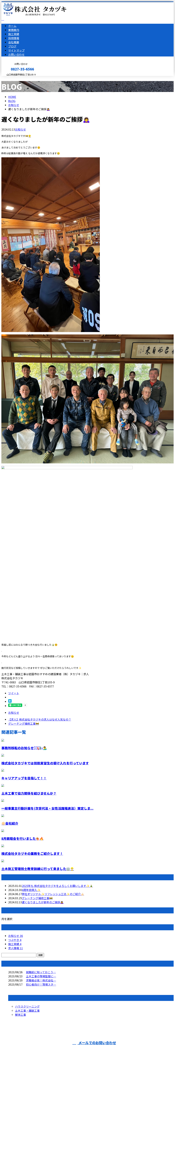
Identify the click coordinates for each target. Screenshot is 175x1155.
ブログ (12, 46)
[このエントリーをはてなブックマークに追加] (10, 701)
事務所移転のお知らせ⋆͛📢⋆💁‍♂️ (24, 747)
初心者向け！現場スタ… (41, 984)
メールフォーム (13, 78)
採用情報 (13, 38)
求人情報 (15, 948)
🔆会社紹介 (9, 823)
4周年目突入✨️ (31, 890)
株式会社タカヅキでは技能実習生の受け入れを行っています (45, 763)
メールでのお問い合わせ (97, 1042)
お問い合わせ (16, 54)
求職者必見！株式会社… (41, 980)
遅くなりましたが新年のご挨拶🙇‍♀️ (43, 902)
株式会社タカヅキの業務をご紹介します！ (32, 853)
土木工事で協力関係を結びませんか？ (28, 793)
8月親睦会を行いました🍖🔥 (22, 838)
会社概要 (13, 42)
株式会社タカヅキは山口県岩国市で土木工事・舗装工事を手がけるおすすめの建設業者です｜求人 (87, 1143)
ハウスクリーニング (27, 1006)
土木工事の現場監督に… (41, 976)
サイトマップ (16, 50)
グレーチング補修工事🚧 (37, 898)
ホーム (12, 26)
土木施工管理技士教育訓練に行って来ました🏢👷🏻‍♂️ (37, 868)
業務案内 (13, 30)
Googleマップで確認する (18, 1123)
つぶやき (14, 940)
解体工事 (20, 1015)
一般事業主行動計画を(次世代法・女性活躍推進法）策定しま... (47, 808)
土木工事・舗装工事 (27, 1010)
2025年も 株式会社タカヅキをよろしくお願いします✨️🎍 (57, 886)
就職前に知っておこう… (41, 972)
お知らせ (20, 129)
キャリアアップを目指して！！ (24, 778)
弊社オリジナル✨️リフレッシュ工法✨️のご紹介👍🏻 (53, 894)
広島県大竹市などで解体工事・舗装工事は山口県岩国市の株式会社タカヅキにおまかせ (61, 1105)
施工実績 (13, 34)
